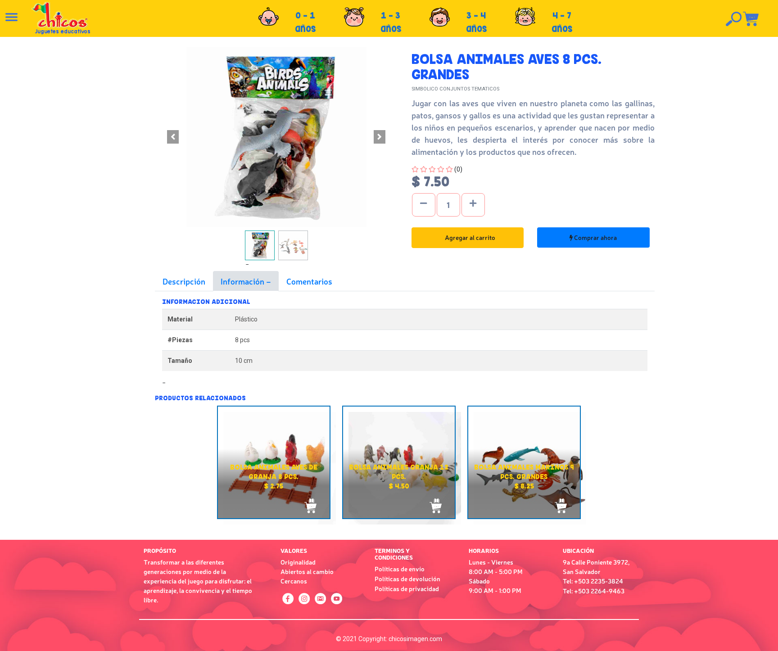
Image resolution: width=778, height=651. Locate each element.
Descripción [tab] (184, 281)
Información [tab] (243, 281)
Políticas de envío (400, 569)
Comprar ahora (595, 237)
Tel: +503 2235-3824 (593, 581)
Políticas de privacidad (407, 588)
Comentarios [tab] (309, 281)
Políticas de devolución (407, 578)
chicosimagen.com (415, 638)
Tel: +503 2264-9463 (593, 591)
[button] (173, 137)
